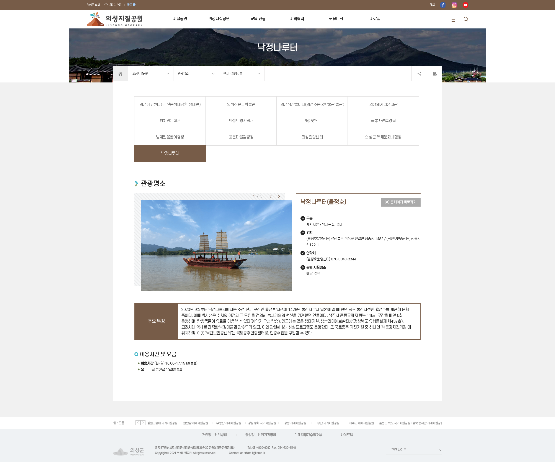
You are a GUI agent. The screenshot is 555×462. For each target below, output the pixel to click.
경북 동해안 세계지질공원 (427, 423)
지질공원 (180, 19)
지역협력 (297, 19)
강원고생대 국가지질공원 (162, 423)
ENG (432, 5)
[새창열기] (443, 5)
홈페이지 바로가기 (403, 202)
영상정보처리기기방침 (260, 435)
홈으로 (120, 73)
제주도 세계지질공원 (360, 423)
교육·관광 (258, 19)
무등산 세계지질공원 (228, 423)
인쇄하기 (434, 73)
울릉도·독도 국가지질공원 (394, 423)
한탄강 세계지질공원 (195, 423)
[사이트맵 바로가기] (453, 19)
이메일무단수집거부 (308, 435)
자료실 (375, 19)
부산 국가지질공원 (328, 423)
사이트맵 (347, 435)
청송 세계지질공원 (295, 423)
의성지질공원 (219, 19)
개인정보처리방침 (214, 435)
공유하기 (419, 73)
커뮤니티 (336, 19)
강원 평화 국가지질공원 (261, 423)
